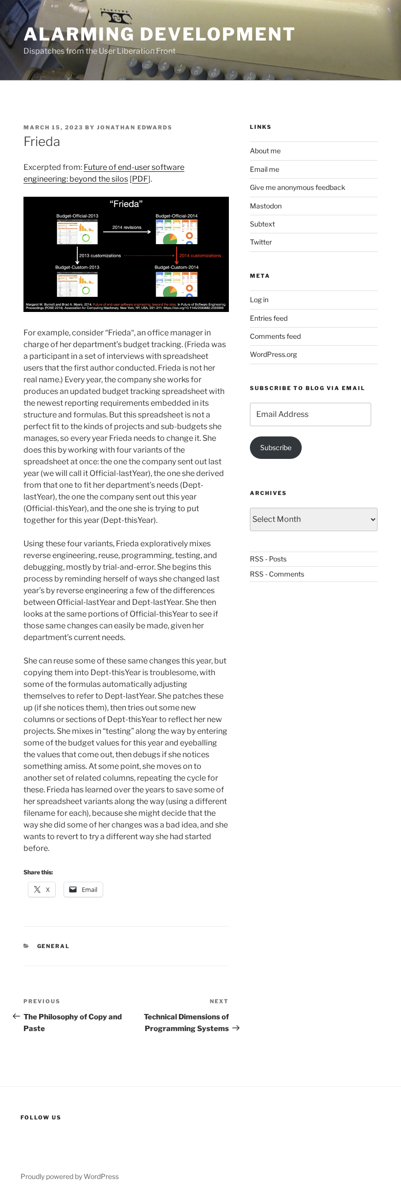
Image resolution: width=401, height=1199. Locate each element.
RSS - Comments (277, 574)
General (53, 946)
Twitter (261, 242)
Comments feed (275, 336)
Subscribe (275, 447)
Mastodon (266, 206)
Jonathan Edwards (135, 127)
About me (265, 150)
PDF (140, 179)
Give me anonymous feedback (297, 187)
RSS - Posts (268, 559)
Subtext (262, 224)
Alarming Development (159, 34)
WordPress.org (273, 354)
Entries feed (269, 318)
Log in (259, 299)
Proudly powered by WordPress (70, 1176)
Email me (264, 169)
